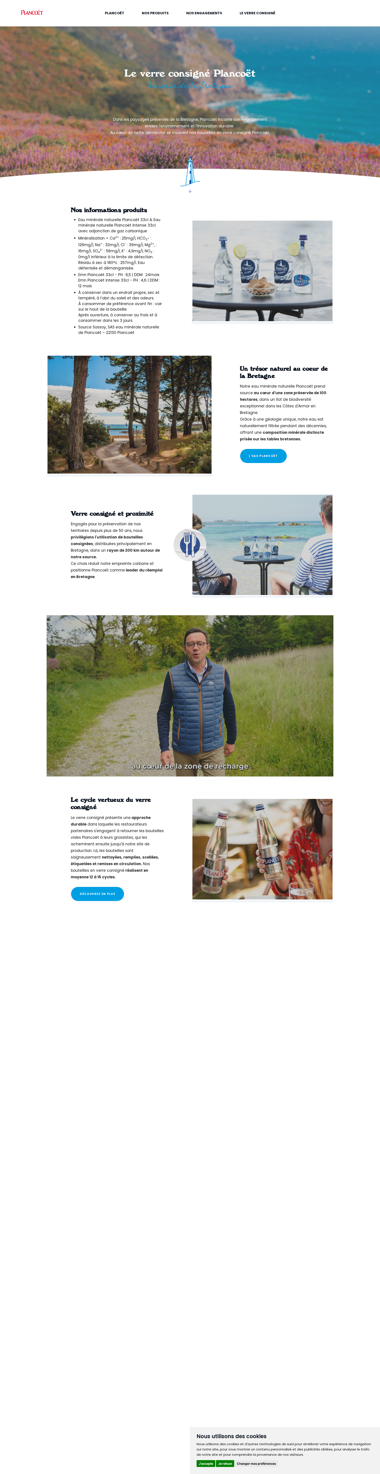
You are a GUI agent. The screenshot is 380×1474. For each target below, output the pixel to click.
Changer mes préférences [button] (256, 1463)
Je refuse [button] (225, 1463)
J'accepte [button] (206, 1463)
